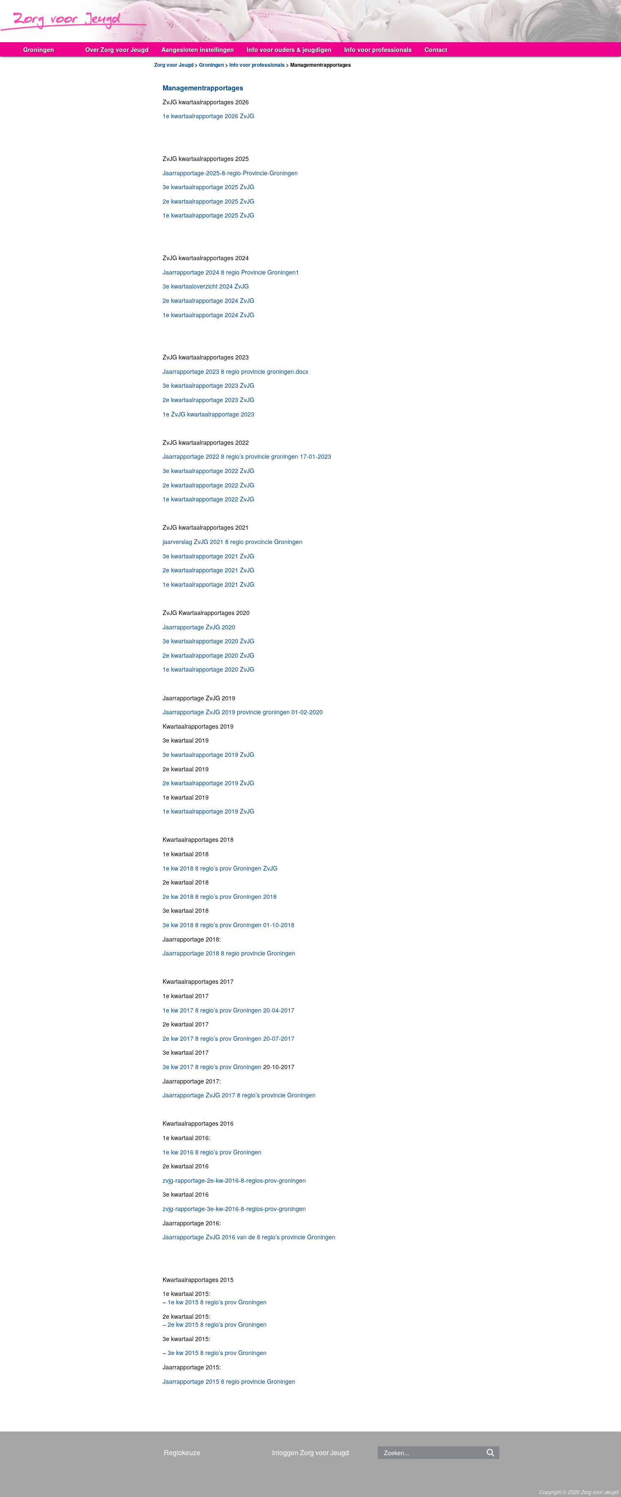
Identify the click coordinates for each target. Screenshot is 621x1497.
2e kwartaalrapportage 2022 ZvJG (208, 485)
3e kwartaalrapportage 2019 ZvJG (208, 754)
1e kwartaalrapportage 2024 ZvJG (208, 314)
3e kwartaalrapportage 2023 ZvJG (208, 385)
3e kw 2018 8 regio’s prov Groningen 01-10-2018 (228, 924)
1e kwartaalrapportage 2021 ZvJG (208, 584)
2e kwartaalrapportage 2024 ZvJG (208, 300)
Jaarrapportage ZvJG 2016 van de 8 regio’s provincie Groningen (249, 1237)
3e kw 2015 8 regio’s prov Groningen (217, 1352)
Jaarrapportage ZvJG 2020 (199, 627)
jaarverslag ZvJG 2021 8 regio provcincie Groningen (232, 541)
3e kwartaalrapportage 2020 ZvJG (208, 641)
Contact (436, 49)
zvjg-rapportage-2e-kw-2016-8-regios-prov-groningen (234, 1180)
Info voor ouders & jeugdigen (289, 49)
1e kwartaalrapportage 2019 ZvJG (208, 811)
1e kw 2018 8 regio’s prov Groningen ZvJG (220, 868)
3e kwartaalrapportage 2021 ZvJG (208, 556)
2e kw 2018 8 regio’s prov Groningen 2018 (220, 896)
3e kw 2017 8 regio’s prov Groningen (212, 1066)
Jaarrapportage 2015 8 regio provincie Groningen (229, 1381)
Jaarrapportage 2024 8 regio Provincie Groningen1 (231, 272)
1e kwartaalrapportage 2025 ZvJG (208, 215)
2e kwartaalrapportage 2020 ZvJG (208, 655)
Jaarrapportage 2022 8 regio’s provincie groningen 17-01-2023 (247, 456)
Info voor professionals (378, 49)
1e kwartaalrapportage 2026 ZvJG (208, 116)
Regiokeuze (182, 1452)
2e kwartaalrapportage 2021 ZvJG (208, 570)
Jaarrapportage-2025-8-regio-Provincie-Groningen (230, 173)
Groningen (38, 49)
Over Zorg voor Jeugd (117, 49)
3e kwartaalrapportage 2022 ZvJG (208, 470)
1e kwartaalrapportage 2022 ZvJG (208, 499)
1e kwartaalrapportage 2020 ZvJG (208, 669)
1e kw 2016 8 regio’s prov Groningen (212, 1152)
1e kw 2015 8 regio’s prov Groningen (217, 1302)
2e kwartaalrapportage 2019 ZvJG (208, 782)
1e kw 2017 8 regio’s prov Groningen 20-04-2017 (228, 1010)
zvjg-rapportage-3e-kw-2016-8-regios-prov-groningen (234, 1208)
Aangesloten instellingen (197, 49)
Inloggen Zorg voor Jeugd (310, 1452)
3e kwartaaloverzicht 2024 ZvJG (206, 286)
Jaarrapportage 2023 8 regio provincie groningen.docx (235, 371)
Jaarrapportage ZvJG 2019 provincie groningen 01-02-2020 (243, 712)
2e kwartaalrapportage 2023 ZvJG (208, 399)
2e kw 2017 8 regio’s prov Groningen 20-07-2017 (228, 1038)
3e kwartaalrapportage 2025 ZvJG (208, 186)
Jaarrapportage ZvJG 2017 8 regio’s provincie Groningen (239, 1095)
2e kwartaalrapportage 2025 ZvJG (208, 201)
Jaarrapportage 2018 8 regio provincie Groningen (229, 953)
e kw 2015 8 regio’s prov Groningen (219, 1324)
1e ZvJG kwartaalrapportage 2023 (208, 414)
